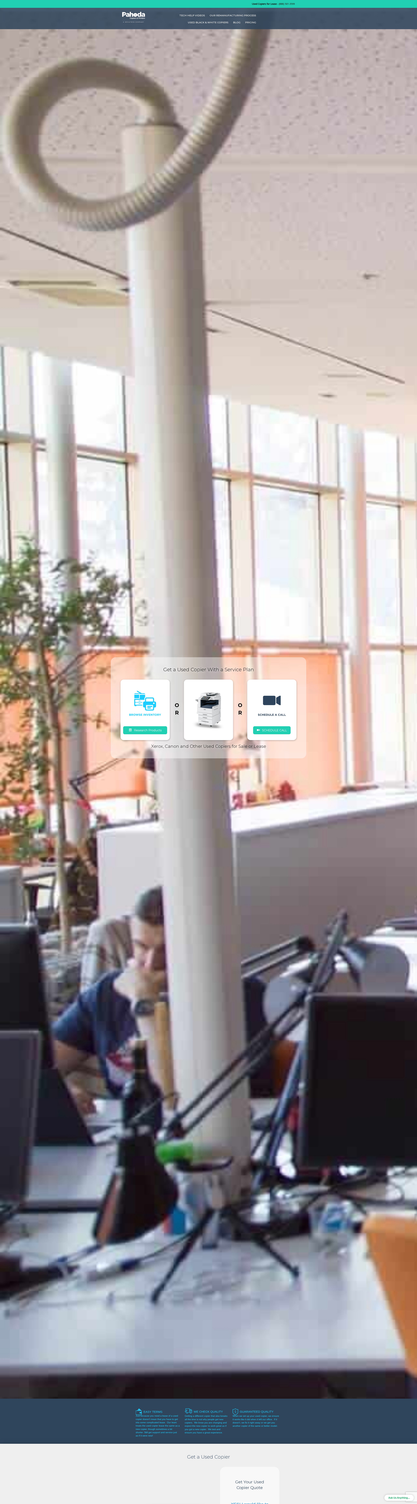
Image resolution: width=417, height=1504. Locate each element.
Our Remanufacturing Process (233, 15)
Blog (236, 22)
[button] (272, 730)
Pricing (250, 22)
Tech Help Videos (192, 15)
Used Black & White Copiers (208, 22)
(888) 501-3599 (287, 3)
